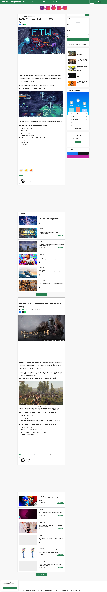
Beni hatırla (71, 36)
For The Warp (27, 175)
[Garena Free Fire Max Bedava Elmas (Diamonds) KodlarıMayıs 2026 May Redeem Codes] (28, 233)
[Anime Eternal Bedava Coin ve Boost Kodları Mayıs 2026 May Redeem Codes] (28, 259)
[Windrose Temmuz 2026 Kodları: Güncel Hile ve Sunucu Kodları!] (28, 285)
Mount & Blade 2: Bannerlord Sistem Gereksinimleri (43, 454)
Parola (68, 30)
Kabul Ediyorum (9, 588)
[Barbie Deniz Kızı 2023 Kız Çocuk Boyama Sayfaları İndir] (28, 553)
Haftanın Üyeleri (41, 1)
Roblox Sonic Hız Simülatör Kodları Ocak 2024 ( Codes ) (49, 497)
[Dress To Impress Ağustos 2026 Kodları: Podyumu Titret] (28, 527)
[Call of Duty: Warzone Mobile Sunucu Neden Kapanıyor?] (28, 540)
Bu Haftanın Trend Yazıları (29, 590)
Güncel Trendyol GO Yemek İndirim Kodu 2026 (82, 82)
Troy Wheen (75, 126)
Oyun (51, 1)
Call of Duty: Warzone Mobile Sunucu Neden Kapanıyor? (50, 537)
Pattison (71, 105)
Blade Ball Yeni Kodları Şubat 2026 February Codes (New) (50, 563)
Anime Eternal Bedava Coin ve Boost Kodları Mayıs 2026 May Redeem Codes (50, 256)
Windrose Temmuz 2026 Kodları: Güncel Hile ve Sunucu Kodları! (51, 282)
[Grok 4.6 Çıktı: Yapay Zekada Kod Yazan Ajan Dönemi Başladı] (72, 75)
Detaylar (4, 585)
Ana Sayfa (29, 1)
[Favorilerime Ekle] (36, 56)
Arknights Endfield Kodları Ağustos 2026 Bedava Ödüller (82, 68)
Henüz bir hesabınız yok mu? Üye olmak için (78, 44)
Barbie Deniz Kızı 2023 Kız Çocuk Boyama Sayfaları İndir (49, 549)
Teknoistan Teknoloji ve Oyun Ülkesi (13, 1)
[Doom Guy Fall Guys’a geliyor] (28, 514)
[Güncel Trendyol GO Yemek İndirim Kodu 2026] (72, 83)
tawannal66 (84, 106)
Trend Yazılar (34, 1)
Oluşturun (78, 142)
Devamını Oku (60, 223)
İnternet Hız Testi (73, 590)
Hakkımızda (57, 590)
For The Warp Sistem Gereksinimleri (36, 175)
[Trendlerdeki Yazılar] (91, 1)
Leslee (74, 123)
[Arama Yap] (95, 1)
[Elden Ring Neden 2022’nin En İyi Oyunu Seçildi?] (28, 246)
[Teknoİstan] (23, 180)
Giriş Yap (104, 1)
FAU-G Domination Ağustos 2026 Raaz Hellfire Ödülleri (82, 60)
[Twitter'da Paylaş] (23, 24)
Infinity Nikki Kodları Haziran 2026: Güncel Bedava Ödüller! (50, 218)
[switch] (99, 2)
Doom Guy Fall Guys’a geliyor (44, 511)
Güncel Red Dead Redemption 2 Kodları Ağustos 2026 (81, 53)
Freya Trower (78, 103)
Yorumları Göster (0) (40, 294)
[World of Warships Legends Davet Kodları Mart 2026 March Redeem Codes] (28, 272)
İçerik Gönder (65, 590)
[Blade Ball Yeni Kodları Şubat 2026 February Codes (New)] (28, 566)
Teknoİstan (23, 22)
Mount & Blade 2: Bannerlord (29, 454)
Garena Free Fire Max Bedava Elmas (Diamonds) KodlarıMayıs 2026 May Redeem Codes (50, 230)
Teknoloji (55, 1)
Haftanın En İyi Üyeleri (49, 590)
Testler (47, 1)
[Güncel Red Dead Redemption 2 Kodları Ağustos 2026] (72, 53)
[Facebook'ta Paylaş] (20, 24)
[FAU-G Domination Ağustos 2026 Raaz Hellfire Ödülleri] (72, 61)
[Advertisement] (41, 66)
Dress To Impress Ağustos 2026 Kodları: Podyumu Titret (49, 524)
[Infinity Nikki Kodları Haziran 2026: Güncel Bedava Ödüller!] (28, 220)
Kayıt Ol (80, 590)
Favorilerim (39, 590)
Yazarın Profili (59, 179)
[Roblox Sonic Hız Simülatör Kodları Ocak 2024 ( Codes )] (28, 501)
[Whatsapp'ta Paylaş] (25, 24)
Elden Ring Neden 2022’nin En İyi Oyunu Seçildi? (48, 243)
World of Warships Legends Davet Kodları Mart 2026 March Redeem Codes (50, 269)
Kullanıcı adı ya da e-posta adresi (73, 24)
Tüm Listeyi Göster (78, 128)
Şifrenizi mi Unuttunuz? (78, 42)
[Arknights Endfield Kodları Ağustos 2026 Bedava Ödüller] (72, 68)
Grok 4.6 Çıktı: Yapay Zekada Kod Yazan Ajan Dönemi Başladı (82, 75)
